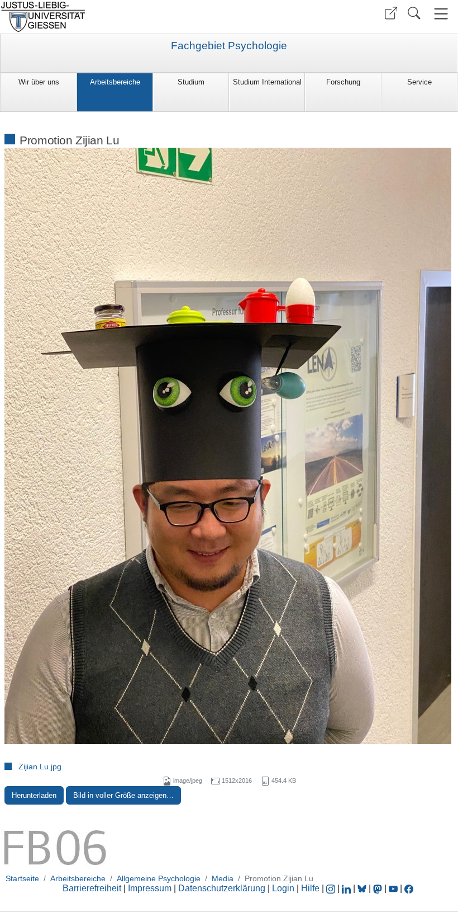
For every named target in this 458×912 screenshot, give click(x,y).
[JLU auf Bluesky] (363, 888)
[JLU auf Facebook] (408, 888)
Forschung (343, 82)
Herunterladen (34, 795)
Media (222, 878)
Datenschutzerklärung (221, 888)
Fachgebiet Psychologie (229, 46)
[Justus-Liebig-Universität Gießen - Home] (113, 17)
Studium (191, 82)
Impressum (149, 888)
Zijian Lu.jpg (39, 766)
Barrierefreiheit (92, 888)
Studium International (267, 82)
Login (284, 888)
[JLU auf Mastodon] (378, 888)
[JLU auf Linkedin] (347, 888)
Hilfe (310, 888)
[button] (391, 13)
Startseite (22, 878)
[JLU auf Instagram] (331, 888)
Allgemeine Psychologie (159, 878)
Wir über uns (38, 82)
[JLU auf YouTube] (393, 888)
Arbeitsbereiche (115, 82)
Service (419, 82)
